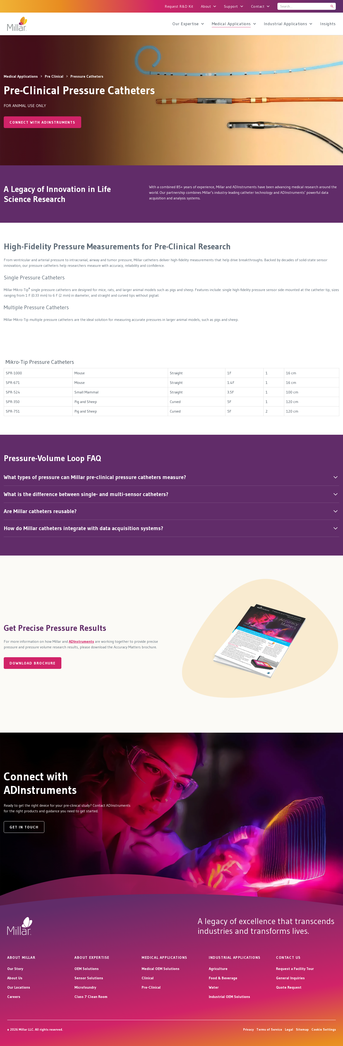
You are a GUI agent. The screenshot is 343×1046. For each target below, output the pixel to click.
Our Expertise (185, 23)
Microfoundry (85, 987)
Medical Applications (231, 23)
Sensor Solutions (88, 978)
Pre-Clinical (151, 987)
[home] (30, 24)
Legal (289, 1029)
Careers (13, 996)
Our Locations (18, 987)
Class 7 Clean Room (90, 996)
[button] (208, 6)
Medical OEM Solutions (160, 968)
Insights (328, 23)
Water (214, 987)
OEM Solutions (86, 968)
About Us (14, 978)
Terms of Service (269, 1029)
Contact (258, 6)
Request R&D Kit (179, 6)
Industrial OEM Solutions (229, 996)
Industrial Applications (285, 23)
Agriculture (218, 968)
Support (231, 6)
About (206, 6)
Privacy (248, 1029)
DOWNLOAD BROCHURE (33, 663)
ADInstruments (81, 641)
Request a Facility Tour (295, 968)
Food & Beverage (223, 978)
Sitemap (302, 1029)
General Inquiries (290, 978)
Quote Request (288, 987)
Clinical (148, 978)
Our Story (15, 968)
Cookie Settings (324, 1029)
